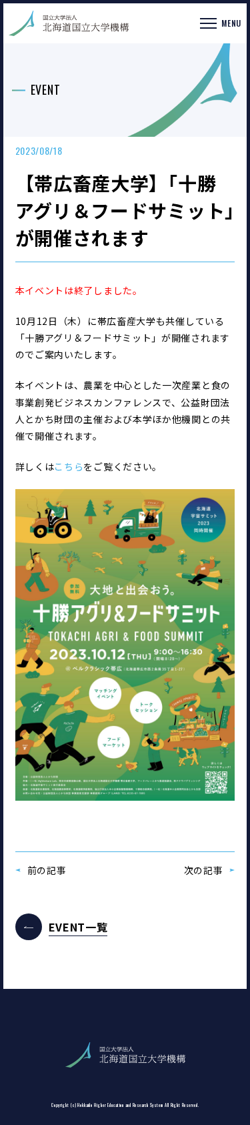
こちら (68, 466)
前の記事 (47, 870)
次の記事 (203, 870)
